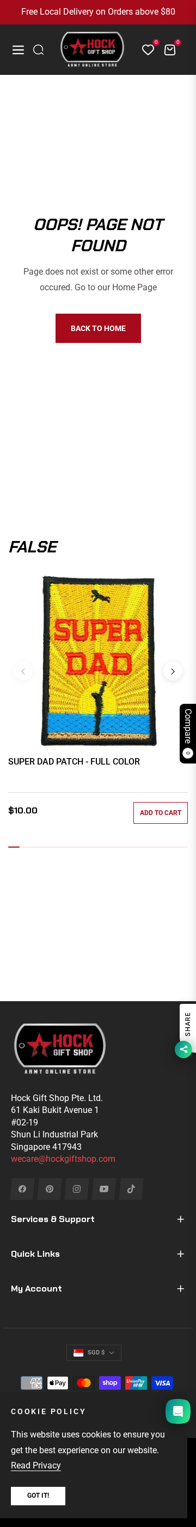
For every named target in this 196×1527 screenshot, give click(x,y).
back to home (98, 328)
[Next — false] (172, 670)
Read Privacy (36, 1465)
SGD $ (96, 1352)
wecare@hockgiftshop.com (63, 1159)
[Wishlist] (144, 50)
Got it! (38, 1495)
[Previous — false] (23, 670)
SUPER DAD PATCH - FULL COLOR (74, 761)
